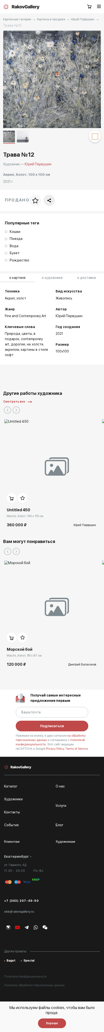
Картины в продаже (51, 19)
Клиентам (12, 841)
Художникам (65, 841)
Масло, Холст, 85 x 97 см (24, 655)
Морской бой (19, 649)
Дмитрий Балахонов (82, 664)
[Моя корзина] (89, 6)
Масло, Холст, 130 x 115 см (25, 516)
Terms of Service (76, 748)
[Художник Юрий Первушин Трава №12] (52, 79)
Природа (12, 334)
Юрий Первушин (83, 19)
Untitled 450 (18, 510)
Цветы (27, 334)
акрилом (12, 350)
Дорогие (18, 344)
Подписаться (52, 726)
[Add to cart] (11, 498)
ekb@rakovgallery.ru (19, 911)
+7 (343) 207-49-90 (21, 900)
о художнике (52, 278)
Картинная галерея (17, 19)
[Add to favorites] (22, 498)
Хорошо (52, 1023)
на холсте (35, 344)
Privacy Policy (55, 748)
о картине (17, 278)
